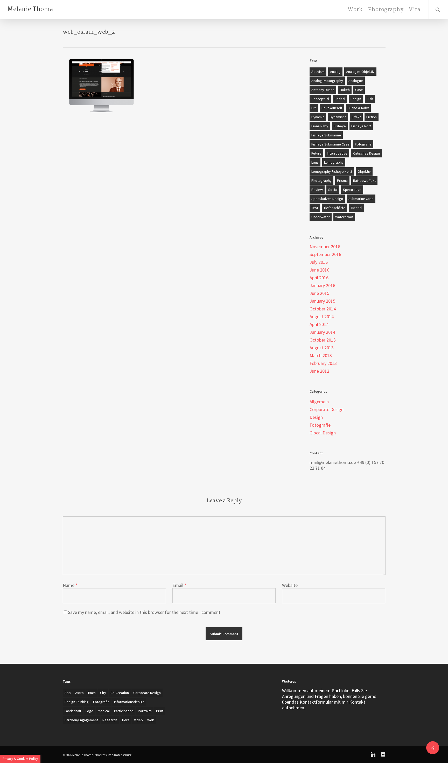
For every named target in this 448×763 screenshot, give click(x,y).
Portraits (145, 711)
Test (314, 207)
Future (316, 153)
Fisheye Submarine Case (330, 144)
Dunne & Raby (358, 108)
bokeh (345, 89)
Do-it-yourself (331, 108)
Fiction (371, 117)
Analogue (355, 80)
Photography (321, 180)
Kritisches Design (366, 153)
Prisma (342, 180)
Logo (89, 711)
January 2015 (322, 301)
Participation (124, 711)
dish (370, 98)
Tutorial (356, 207)
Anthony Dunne (322, 89)
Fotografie (363, 144)
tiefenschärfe (334, 207)
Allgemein (319, 402)
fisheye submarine (326, 135)
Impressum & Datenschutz (113, 755)
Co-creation (119, 692)
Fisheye (340, 126)
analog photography (327, 80)
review (317, 189)
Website (290, 585)
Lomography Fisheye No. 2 (331, 171)
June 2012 (319, 371)
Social (333, 189)
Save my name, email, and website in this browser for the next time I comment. (144, 612)
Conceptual (320, 98)
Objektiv (364, 171)
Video (138, 720)
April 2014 (319, 324)
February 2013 (323, 363)
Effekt (356, 117)
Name (70, 585)
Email (179, 585)
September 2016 (325, 254)
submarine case (361, 198)
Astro (79, 692)
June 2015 (319, 293)
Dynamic (317, 117)
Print (159, 711)
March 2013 (321, 355)
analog (335, 71)
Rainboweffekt (364, 180)
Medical (104, 711)
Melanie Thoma (30, 9)
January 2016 (322, 285)
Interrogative (337, 153)
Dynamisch (338, 117)
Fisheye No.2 (361, 126)
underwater (320, 216)
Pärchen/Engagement (81, 720)
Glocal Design (323, 433)
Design (356, 98)
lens (315, 162)
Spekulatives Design (327, 198)
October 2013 (323, 340)
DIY (313, 108)
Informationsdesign (129, 701)
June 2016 (319, 270)
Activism (318, 71)
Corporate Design (327, 409)
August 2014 (322, 317)
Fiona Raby (319, 126)
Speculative (352, 189)
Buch (92, 692)
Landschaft (73, 711)
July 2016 (319, 262)
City (103, 692)
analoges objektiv (360, 71)
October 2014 (323, 309)
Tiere (126, 720)
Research (109, 720)
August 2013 (322, 348)
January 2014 (322, 332)
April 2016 (319, 278)
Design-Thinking (77, 701)
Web (150, 720)
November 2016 (325, 246)
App (68, 692)
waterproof (344, 216)
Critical (339, 98)
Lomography (334, 162)
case (359, 89)
